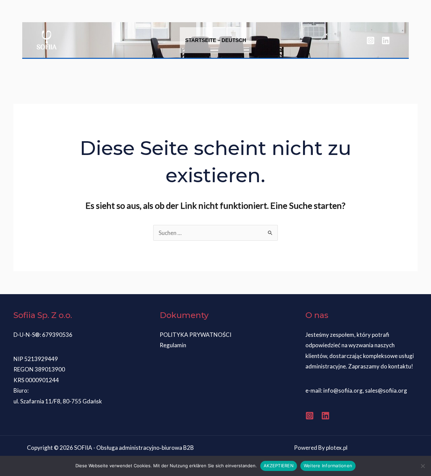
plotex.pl (336, 447)
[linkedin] (386, 40)
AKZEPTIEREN (279, 465)
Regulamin (173, 345)
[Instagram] (309, 415)
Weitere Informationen (328, 465)
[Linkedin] (325, 415)
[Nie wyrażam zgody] (422, 466)
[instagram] (371, 40)
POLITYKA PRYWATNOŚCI (195, 334)
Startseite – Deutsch (215, 40)
